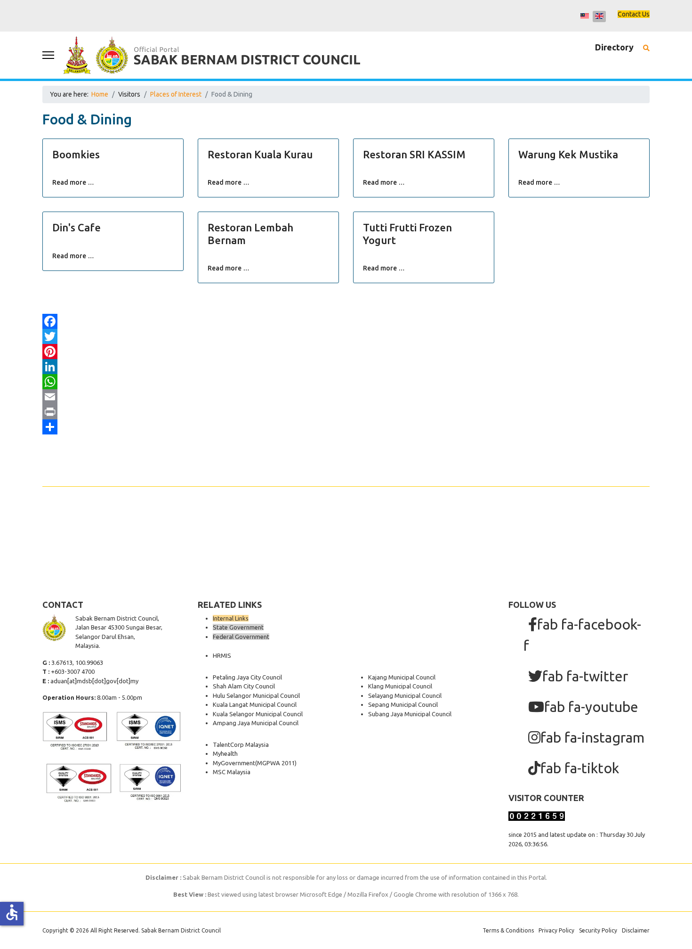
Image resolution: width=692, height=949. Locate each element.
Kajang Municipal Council (401, 677)
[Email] (346, 396)
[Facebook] (346, 321)
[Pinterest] (346, 351)
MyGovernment (234, 763)
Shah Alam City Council (244, 686)
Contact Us (634, 14)
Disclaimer (636, 930)
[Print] (346, 411)
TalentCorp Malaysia (241, 744)
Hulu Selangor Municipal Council (256, 695)
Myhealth (225, 753)
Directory (614, 47)
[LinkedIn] (346, 366)
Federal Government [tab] (241, 636)
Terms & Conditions (508, 930)
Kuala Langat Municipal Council (255, 704)
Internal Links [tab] (231, 618)
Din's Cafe (76, 227)
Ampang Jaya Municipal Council (255, 723)
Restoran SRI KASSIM (414, 154)
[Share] (346, 426)
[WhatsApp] (346, 381)
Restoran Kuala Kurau (260, 154)
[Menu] (48, 55)
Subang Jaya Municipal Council (409, 714)
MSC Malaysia (231, 772)
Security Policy (598, 930)
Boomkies (76, 154)
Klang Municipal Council (400, 686)
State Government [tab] (238, 627)
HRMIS (222, 655)
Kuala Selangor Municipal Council (258, 714)
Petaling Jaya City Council (247, 677)
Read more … (73, 182)
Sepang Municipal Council (403, 704)
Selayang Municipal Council (405, 695)
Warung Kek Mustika (568, 154)
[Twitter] (346, 336)
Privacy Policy (556, 930)
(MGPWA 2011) (276, 763)
